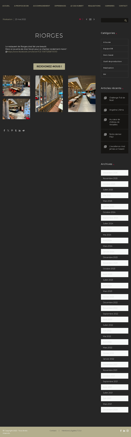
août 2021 (107, 387)
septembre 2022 (110, 314)
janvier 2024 (108, 252)
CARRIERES (109, 6)
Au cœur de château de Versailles (114, 122)
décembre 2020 (110, 410)
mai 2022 (107, 336)
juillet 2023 (108, 280)
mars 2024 (107, 246)
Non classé (108, 55)
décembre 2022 (110, 302)
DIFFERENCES (60, 6)
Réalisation (7, 19)
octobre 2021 (109, 376)
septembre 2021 (110, 381)
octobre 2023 (109, 269)
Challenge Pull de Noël (117, 99)
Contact (53, 430)
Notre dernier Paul (115, 135)
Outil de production (112, 61)
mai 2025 (107, 195)
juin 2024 (107, 229)
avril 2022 (107, 342)
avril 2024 (107, 240)
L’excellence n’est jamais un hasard (117, 147)
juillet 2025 (108, 190)
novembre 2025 (110, 178)
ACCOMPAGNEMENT (41, 6)
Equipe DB (108, 49)
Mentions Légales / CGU (71, 430)
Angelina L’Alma (116, 110)
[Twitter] (8, 130)
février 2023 (108, 297)
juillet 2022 (108, 325)
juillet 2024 (108, 223)
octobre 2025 (109, 184)
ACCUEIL (6, 6)
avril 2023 (107, 285)
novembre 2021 (110, 370)
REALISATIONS (94, 6)
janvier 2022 (108, 359)
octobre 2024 (109, 212)
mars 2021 (107, 404)
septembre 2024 (110, 218)
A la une (107, 42)
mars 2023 (107, 291)
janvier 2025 (108, 206)
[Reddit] (24, 130)
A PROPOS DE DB (21, 6)
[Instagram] (128, 431)
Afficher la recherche (125, 20)
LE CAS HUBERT (77, 6)
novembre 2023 (110, 263)
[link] (32, 52)
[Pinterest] (12, 130)
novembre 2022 (110, 308)
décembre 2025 (110, 173)
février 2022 (108, 353)
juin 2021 (107, 398)
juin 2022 (107, 331)
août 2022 (107, 319)
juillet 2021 (108, 393)
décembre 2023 (110, 257)
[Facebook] (4, 130)
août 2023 (107, 274)
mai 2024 (107, 235)
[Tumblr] (16, 130)
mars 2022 (107, 347)
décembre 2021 (110, 364)
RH (104, 74)
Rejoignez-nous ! (49, 66)
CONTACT (123, 6)
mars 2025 (107, 201)
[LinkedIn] (20, 130)
